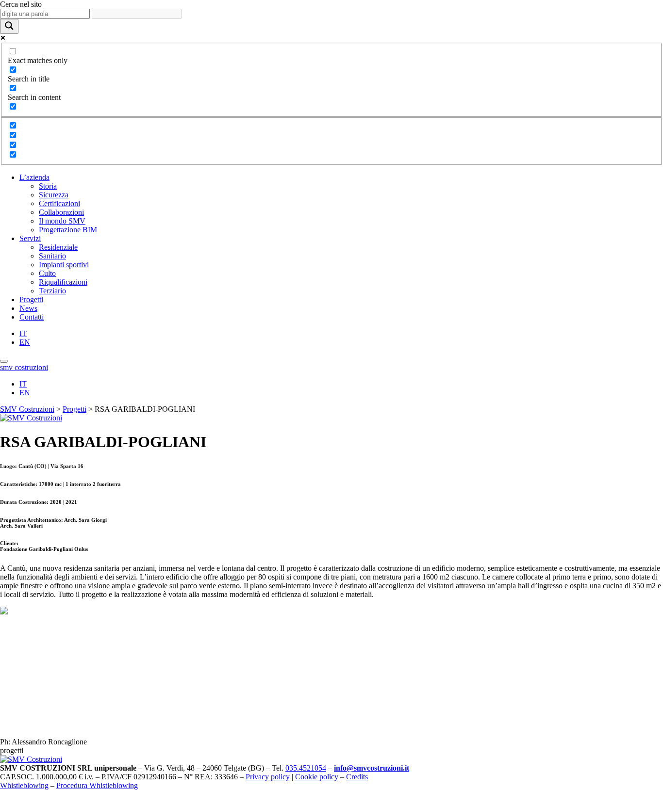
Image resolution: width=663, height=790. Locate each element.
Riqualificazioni (63, 282)
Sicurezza (53, 195)
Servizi (30, 238)
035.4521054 (305, 768)
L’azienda (34, 177)
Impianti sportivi (64, 264)
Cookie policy (316, 777)
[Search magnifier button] (9, 26)
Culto (47, 273)
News (28, 308)
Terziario (52, 291)
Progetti (31, 299)
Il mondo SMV (62, 221)
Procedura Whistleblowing (97, 785)
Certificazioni (59, 203)
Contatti (31, 317)
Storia (48, 186)
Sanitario (52, 256)
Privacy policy (268, 777)
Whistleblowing (24, 785)
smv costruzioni (24, 367)
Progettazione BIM (68, 230)
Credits (357, 777)
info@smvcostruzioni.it (371, 768)
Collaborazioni (61, 212)
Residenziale (58, 247)
